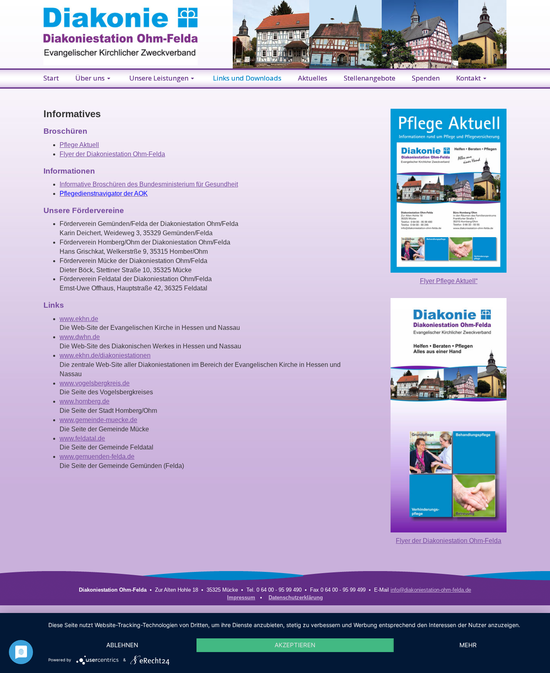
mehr (468, 645)
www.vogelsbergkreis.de (95, 383)
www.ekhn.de (79, 318)
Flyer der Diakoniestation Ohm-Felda (112, 154)
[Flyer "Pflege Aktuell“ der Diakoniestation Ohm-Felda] (449, 190)
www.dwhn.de (80, 336)
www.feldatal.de (82, 438)
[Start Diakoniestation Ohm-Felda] (120, 32)
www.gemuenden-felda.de (97, 456)
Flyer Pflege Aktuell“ (449, 280)
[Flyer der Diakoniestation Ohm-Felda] (449, 414)
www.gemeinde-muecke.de (98, 419)
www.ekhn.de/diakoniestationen (105, 355)
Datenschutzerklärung (296, 597)
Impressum (241, 597)
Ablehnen (122, 645)
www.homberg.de (85, 401)
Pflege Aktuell (79, 144)
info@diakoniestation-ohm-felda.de (431, 590)
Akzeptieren (295, 645)
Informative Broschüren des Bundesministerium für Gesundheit (149, 184)
